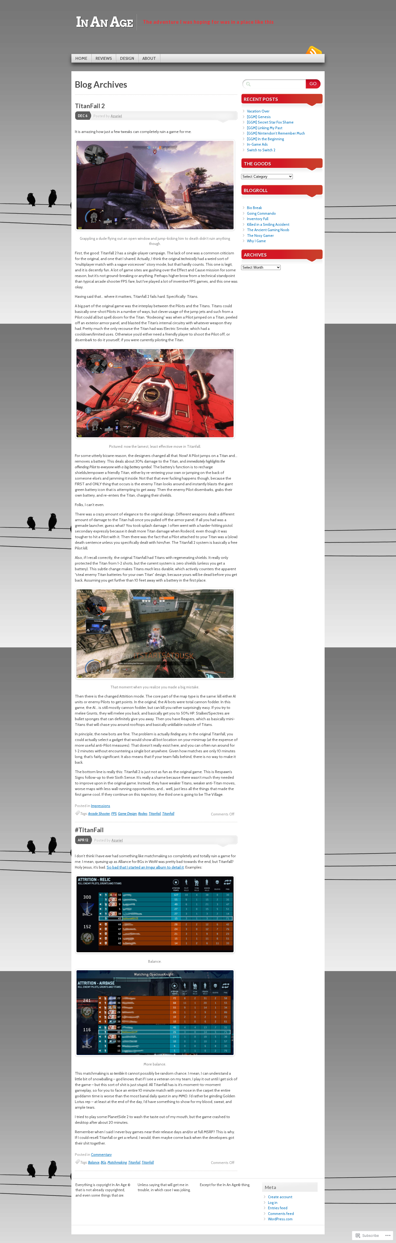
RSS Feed (313, 52)
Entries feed (277, 1208)
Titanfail (155, 813)
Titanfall (168, 813)
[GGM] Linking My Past (264, 128)
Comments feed (281, 1213)
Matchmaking (117, 1162)
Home (81, 58)
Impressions (100, 806)
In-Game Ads (257, 144)
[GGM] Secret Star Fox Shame (270, 122)
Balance (93, 1162)
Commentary (101, 1154)
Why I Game (256, 241)
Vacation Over (258, 111)
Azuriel (116, 116)
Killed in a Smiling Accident (268, 224)
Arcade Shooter (99, 813)
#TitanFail (89, 830)
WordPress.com (280, 1219)
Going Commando (261, 213)
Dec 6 (83, 116)
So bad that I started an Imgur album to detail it (145, 867)
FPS (114, 813)
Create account (280, 1197)
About (149, 58)
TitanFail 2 (90, 106)
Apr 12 (83, 840)
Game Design (127, 813)
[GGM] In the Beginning (265, 139)
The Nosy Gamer (260, 235)
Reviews (104, 58)
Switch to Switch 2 (261, 150)
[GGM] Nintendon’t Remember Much (276, 133)
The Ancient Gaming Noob (268, 230)
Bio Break (254, 208)
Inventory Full (257, 219)
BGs (103, 1162)
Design (127, 58)
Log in (272, 1202)
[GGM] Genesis (259, 117)
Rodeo (142, 813)
